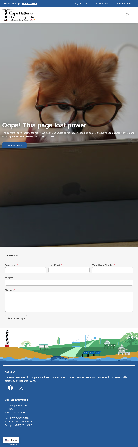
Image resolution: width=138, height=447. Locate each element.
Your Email (54, 265)
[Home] (18, 15)
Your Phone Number (103, 265)
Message (9, 290)
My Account (81, 3)
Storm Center (124, 3)
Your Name (11, 265)
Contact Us (102, 3)
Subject (9, 277)
